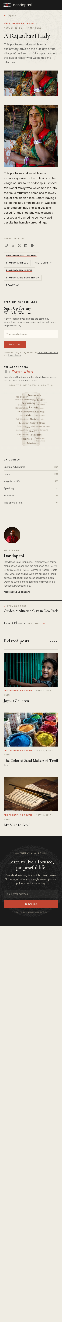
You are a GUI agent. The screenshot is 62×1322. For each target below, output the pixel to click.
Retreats (34, 407)
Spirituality (38, 400)
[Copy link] (7, 245)
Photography (38, 411)
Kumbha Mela (22, 430)
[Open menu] (56, 5)
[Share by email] (13, 245)
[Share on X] (19, 245)
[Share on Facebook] (32, 245)
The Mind (40, 404)
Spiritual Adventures (31, 467)
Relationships (21, 408)
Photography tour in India (22, 278)
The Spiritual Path (31, 502)
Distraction (40, 415)
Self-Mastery (22, 419)
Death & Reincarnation (40, 427)
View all (53, 641)
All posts (11, 15)
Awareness (34, 395)
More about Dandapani (17, 591)
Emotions (23, 423)
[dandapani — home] (17, 5)
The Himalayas (24, 411)
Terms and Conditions (48, 352)
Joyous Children (16, 700)
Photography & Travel (19, 23)
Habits (28, 415)
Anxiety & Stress (37, 423)
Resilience (40, 438)
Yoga (27, 427)
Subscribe (15, 344)
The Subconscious (24, 399)
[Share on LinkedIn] (26, 245)
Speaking (31, 488)
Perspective (37, 435)
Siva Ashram (23, 434)
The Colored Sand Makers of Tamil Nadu (31, 763)
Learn (31, 474)
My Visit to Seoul (17, 824)
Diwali (32, 431)
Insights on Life (31, 481)
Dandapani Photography (21, 255)
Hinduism (31, 495)
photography (43, 263)
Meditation (22, 396)
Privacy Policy (14, 355)
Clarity (33, 419)
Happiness (27, 439)
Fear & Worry (29, 403)
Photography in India (19, 270)
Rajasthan (13, 285)
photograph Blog (17, 263)
